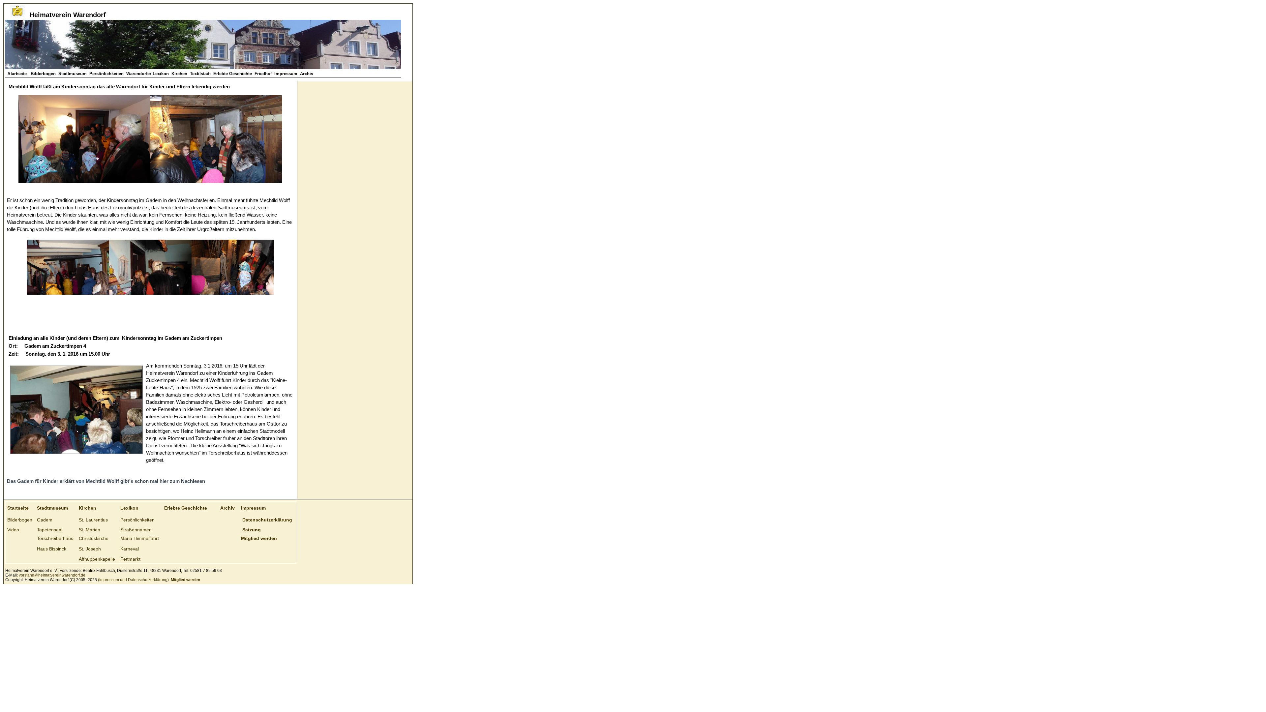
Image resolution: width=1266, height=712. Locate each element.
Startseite (18, 73)
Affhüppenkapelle (97, 559)
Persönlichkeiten (106, 73)
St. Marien (89, 529)
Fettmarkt (130, 559)
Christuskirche (93, 538)
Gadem (44, 519)
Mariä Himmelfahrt (139, 538)
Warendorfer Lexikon (147, 73)
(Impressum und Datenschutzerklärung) (133, 580)
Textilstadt (200, 73)
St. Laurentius (93, 519)
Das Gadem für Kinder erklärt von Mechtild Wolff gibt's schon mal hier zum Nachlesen (106, 481)
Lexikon (129, 508)
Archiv (306, 73)
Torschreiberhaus (55, 538)
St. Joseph (90, 548)
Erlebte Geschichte (232, 73)
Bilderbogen (43, 73)
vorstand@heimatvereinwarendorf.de (52, 575)
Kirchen (179, 73)
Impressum (285, 73)
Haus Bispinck (51, 548)
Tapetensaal (49, 529)
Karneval (129, 548)
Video (13, 529)
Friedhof (263, 73)
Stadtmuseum (72, 73)
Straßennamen (136, 529)
